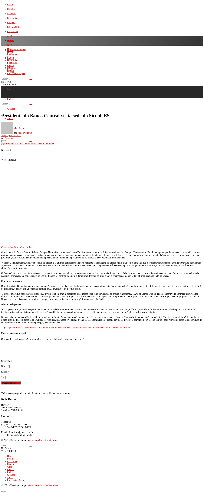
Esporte (10, 57)
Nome (5, 366)
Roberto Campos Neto (119, 327)
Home (10, 40)
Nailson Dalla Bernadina (70, 327)
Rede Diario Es (24, 133)
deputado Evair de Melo (18, 327)
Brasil (10, 4)
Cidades (11, 9)
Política (10, 65)
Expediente (12, 31)
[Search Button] (30, 141)
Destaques (9, 138)
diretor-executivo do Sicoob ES (44, 327)
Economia (12, 18)
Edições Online (14, 27)
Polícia (10, 89)
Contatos (11, 13)
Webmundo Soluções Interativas (43, 440)
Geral (9, 60)
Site (3, 377)
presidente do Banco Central (95, 327)
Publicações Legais (16, 73)
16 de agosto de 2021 (11, 135)
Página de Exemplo (16, 49)
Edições (11, 22)
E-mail (5, 371)
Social (10, 71)
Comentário (6, 361)
